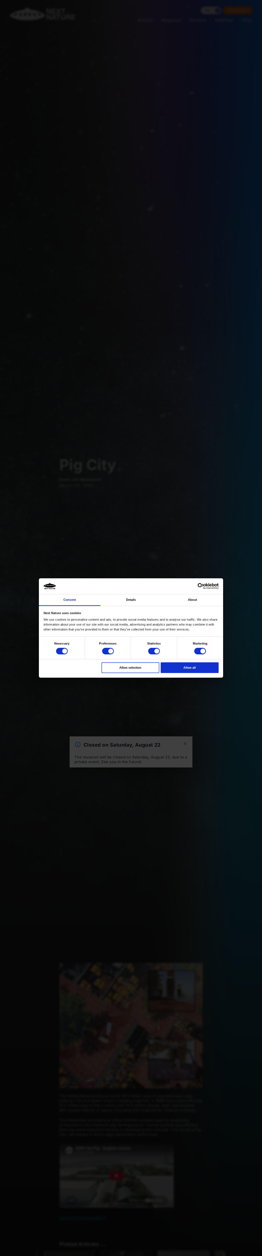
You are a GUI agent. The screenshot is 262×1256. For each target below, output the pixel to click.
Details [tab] (131, 599)
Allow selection (130, 667)
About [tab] (192, 599)
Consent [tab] (69, 599)
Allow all (189, 667)
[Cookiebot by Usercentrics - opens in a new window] (201, 586)
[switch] (108, 651)
